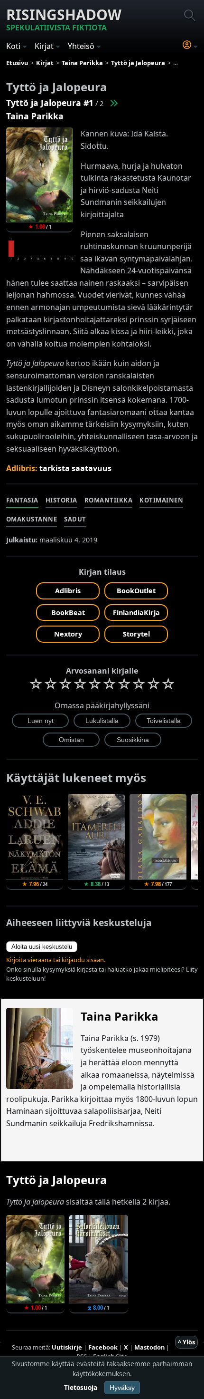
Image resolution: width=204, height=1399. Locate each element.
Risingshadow (63, 19)
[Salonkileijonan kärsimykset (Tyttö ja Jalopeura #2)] (113, 102)
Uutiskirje (67, 1347)
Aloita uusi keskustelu (41, 946)
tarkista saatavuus (75, 468)
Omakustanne (31, 519)
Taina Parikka (35, 116)
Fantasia (22, 500)
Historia (61, 500)
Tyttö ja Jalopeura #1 (49, 102)
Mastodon (149, 1347)
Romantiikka (108, 500)
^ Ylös (186, 1342)
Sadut (75, 519)
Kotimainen (161, 500)
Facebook (103, 1347)
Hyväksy (122, 1387)
